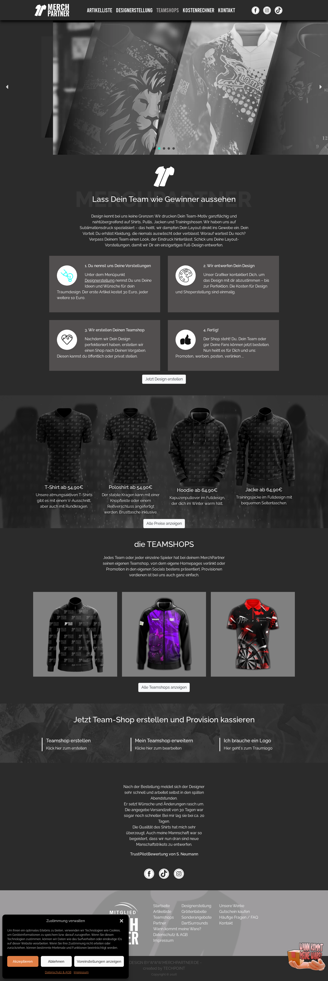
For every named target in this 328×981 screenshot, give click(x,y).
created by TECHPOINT (164, 968)
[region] (164, 87)
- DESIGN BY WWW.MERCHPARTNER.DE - (164, 962)
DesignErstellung (134, 9)
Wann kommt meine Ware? (177, 929)
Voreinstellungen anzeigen (99, 961)
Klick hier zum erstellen (66, 748)
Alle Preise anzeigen (164, 523)
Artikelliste (99, 9)
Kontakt (226, 9)
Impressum (81, 972)
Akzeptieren (23, 961)
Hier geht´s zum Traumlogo (248, 748)
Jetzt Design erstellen (164, 379)
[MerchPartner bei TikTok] (164, 873)
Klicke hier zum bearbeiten (158, 748)
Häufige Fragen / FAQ (238, 917)
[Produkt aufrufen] (75, 634)
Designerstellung (100, 280)
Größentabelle (194, 911)
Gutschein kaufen (234, 911)
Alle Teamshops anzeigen (164, 687)
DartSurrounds (195, 923)
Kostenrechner (198, 9)
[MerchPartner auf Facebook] (255, 10)
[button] (121, 920)
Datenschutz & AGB (58, 972)
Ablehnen (56, 961)
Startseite (161, 906)
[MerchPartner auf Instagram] (267, 10)
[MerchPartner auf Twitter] (278, 10)
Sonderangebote (197, 917)
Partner (159, 923)
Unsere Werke (231, 906)
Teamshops (167, 9)
